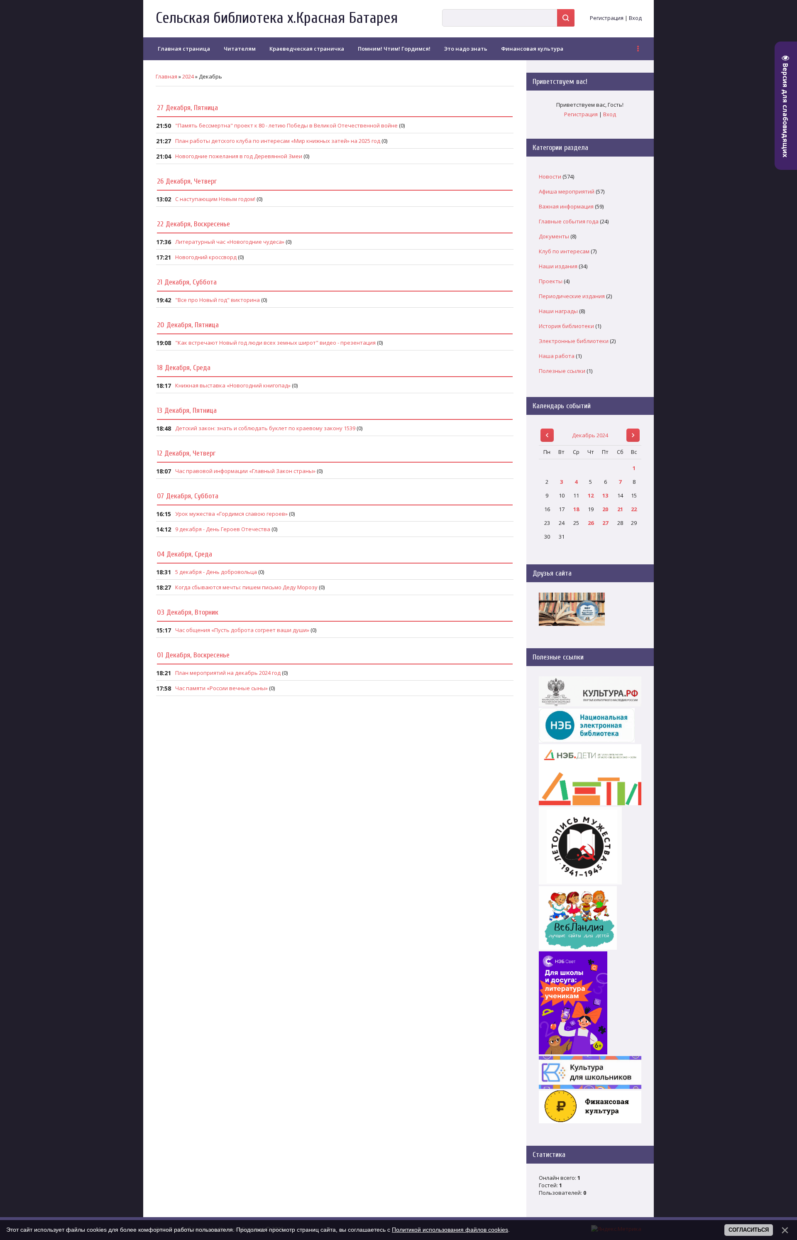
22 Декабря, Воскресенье (193, 224)
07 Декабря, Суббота (187, 496)
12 (591, 495)
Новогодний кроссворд (206, 257)
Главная (166, 76)
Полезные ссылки (562, 371)
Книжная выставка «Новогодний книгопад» (233, 385)
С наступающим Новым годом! (215, 199)
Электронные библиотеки (574, 341)
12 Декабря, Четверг (186, 453)
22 (634, 509)
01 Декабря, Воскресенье (193, 655)
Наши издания (558, 266)
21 (620, 509)
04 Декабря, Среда (184, 554)
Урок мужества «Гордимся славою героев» (231, 513)
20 (605, 509)
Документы (554, 236)
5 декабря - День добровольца (216, 572)
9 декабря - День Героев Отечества (222, 529)
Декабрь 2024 (590, 435)
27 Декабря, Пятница (187, 107)
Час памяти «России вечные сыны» (221, 688)
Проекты (550, 281)
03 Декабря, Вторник (187, 612)
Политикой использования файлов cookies (450, 1229)
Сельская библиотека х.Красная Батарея (277, 18)
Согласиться (749, 1230)
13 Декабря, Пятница (187, 410)
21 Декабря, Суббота (187, 282)
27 (605, 523)
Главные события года (569, 221)
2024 (188, 76)
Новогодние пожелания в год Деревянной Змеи (238, 156)
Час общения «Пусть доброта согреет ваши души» (242, 630)
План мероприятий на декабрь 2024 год (228, 672)
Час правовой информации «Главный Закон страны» (245, 471)
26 (591, 523)
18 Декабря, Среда (183, 367)
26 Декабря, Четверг (187, 181)
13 (605, 495)
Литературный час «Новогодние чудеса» (229, 241)
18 (576, 509)
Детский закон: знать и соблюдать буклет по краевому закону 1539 (265, 428)
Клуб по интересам (564, 251)
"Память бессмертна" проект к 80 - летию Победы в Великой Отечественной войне (286, 125)
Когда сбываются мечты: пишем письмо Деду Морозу (246, 587)
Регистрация (606, 18)
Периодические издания (572, 296)
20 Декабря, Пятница (188, 325)
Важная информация (566, 206)
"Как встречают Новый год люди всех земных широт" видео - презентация (275, 342)
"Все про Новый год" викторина (217, 300)
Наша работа (557, 356)
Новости (550, 176)
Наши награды (558, 311)
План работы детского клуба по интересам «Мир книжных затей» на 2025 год (277, 141)
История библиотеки (566, 326)
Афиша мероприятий (566, 191)
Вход (635, 18)
